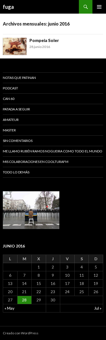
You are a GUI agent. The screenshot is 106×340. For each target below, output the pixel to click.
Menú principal (99, 7)
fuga (8, 7)
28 (24, 299)
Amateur (11, 119)
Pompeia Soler (44, 40)
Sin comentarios (18, 140)
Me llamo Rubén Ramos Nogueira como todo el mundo (52, 151)
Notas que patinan (19, 77)
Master (9, 130)
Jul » (97, 308)
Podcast (10, 88)
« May (9, 308)
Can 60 (8, 98)
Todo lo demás (16, 172)
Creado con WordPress (20, 333)
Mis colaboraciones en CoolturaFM (35, 161)
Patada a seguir (16, 109)
